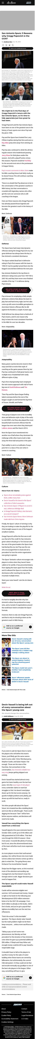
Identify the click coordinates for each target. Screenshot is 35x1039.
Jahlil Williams (8, 716)
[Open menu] (3, 3)
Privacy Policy (6, 1012)
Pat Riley (27, 161)
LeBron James (7, 428)
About (3, 1009)
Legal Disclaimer (27, 1015)
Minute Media (10, 1026)
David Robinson (15, 387)
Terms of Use (26, 1012)
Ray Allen (5, 143)
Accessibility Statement (9, 1019)
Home (3, 689)
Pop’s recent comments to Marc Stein (15, 170)
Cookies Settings (7, 1022)
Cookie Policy (6, 1015)
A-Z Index (24, 1019)
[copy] (12, 45)
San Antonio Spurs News (14, 994)
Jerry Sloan (6, 155)
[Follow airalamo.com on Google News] (30, 627)
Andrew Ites (8, 42)
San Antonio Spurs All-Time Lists (16, 689)
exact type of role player (21, 785)
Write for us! (6, 587)
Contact (24, 1009)
